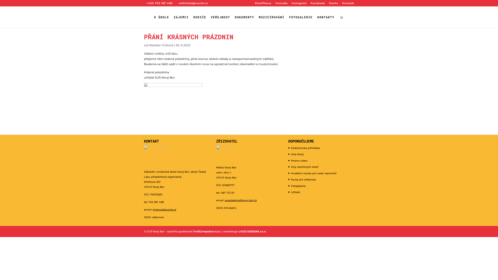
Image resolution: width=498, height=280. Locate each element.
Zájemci (181, 17)
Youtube (281, 3)
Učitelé (295, 192)
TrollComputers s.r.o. (207, 231)
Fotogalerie (301, 17)
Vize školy (297, 154)
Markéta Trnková (161, 45)
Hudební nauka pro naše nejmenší (314, 173)
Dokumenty (244, 17)
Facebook (318, 3)
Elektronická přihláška (305, 148)
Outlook (348, 3)
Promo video (299, 160)
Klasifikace (263, 3)
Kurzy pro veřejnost (303, 179)
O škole (161, 17)
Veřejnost (220, 17)
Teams (333, 3)
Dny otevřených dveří (304, 166)
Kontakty (325, 17)
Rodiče (199, 17)
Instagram (299, 3)
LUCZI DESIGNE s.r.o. (252, 231)
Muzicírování (271, 17)
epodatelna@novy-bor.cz (241, 200)
